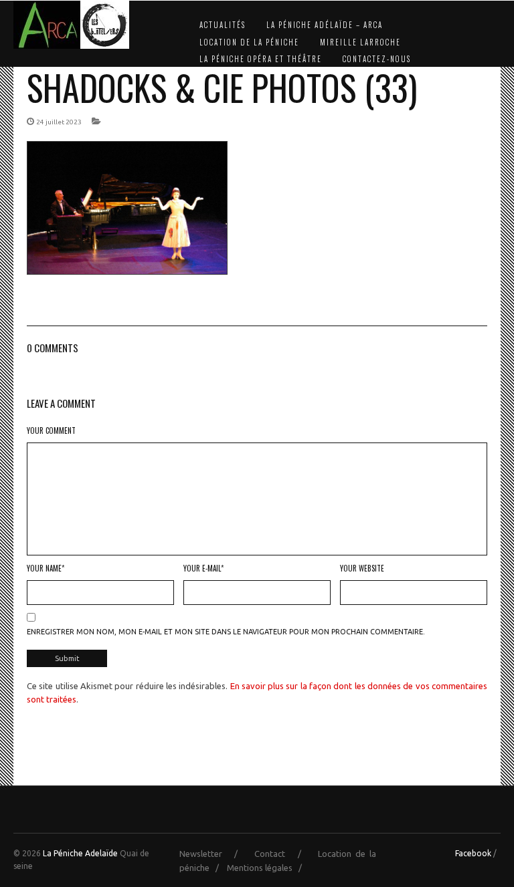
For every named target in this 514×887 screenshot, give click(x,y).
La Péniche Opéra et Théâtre (260, 58)
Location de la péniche (249, 42)
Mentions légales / (267, 867)
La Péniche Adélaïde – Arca (324, 24)
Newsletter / (214, 853)
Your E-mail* (203, 568)
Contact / (283, 853)
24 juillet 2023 (59, 122)
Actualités (222, 24)
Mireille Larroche (360, 42)
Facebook (473, 853)
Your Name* (45, 568)
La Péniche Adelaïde (80, 853)
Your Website (362, 568)
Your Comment (51, 430)
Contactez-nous (377, 58)
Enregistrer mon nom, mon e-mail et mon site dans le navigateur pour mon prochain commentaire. (226, 632)
